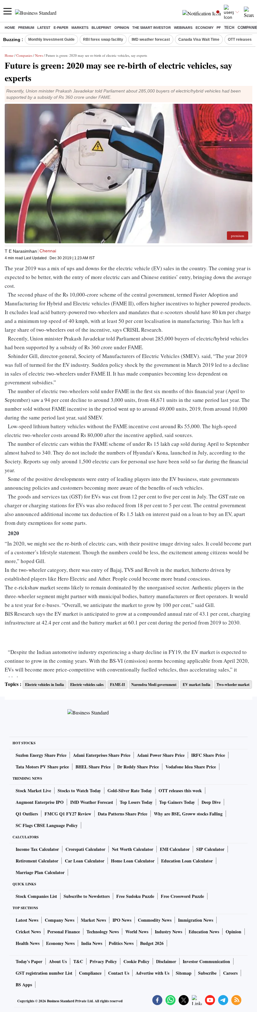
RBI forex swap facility (103, 39)
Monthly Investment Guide (51, 39)
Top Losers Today (136, 802)
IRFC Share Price (208, 755)
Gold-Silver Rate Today (130, 790)
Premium (26, 27)
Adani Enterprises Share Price (101, 755)
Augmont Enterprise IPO (40, 802)
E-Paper (61, 27)
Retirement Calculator (37, 860)
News (39, 55)
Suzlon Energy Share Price (41, 755)
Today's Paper (29, 961)
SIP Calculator (210, 849)
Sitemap (183, 973)
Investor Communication (206, 961)
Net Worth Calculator (132, 849)
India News (91, 943)
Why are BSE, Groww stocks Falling (188, 813)
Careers (230, 973)
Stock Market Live (33, 790)
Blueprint (101, 27)
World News (136, 931)
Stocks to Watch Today (79, 790)
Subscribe (207, 973)
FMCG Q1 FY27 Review (68, 813)
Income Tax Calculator (37, 849)
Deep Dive (211, 802)
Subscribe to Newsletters (87, 896)
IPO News (122, 920)
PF (219, 27)
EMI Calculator (175, 849)
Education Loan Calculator (187, 860)
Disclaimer (166, 961)
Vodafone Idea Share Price (190, 766)
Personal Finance (63, 931)
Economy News (60, 943)
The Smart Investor (151, 27)
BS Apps (24, 984)
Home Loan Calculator (133, 860)
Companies (24, 55)
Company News (59, 920)
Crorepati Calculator (85, 849)
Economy (204, 27)
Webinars (183, 27)
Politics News (121, 943)
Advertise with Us (152, 973)
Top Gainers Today (177, 802)
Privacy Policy (103, 961)
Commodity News (154, 920)
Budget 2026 (152, 943)
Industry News (168, 931)
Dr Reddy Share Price (138, 766)
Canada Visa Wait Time (198, 39)
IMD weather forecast (151, 39)
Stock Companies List (36, 896)
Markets (79, 27)
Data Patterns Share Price (122, 813)
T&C (78, 961)
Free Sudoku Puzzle (135, 896)
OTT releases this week (180, 790)
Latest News (27, 920)
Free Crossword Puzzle (182, 896)
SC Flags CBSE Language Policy (47, 825)
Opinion (121, 27)
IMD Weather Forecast (91, 802)
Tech (229, 27)
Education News (204, 931)
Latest (43, 27)
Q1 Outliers (27, 813)
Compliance (90, 973)
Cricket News (28, 931)
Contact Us (118, 973)
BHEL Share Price (93, 766)
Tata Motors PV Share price (42, 766)
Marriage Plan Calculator (40, 872)
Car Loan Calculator (84, 860)
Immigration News (195, 920)
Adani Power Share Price (161, 755)
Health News (27, 943)
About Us (58, 961)
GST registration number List (44, 973)
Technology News (103, 931)
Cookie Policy (136, 961)
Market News (93, 920)
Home (10, 27)
